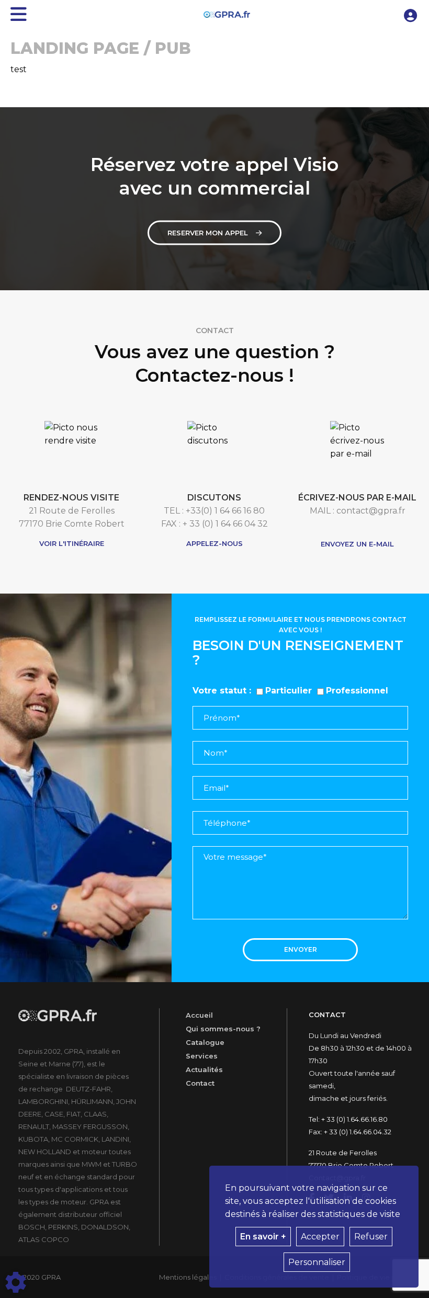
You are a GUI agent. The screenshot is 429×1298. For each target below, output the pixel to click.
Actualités (204, 1069)
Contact (200, 1083)
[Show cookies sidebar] (15, 1282)
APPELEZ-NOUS (214, 543)
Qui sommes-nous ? (223, 1028)
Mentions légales (188, 1277)
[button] (411, 14)
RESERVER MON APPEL (207, 233)
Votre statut (219, 691)
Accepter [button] (320, 1237)
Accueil (199, 1015)
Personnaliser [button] (316, 1262)
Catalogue (205, 1042)
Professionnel (357, 691)
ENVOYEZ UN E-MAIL (357, 544)
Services (202, 1056)
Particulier (288, 691)
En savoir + (263, 1237)
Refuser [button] (371, 1237)
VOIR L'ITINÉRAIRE (71, 543)
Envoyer (300, 949)
